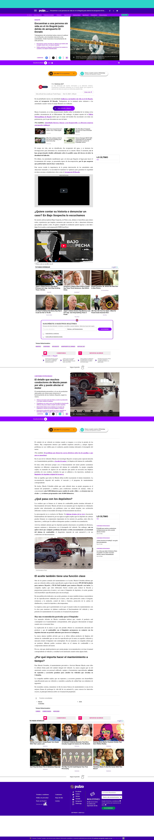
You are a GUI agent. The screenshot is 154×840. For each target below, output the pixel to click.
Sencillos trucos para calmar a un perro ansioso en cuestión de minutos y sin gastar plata (104, 360)
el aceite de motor (60, 461)
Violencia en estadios (49, 15)
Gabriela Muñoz (76, 15)
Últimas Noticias (103, 15)
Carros (38, 711)
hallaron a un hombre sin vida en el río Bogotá (77, 99)
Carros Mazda (47, 711)
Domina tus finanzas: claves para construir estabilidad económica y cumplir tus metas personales (51, 360)
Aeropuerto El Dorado (72, 172)
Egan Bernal (85, 15)
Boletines (124, 15)
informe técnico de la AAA (75, 514)
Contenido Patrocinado (43, 376)
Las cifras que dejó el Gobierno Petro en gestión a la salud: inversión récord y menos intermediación (107, 552)
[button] (35, 11)
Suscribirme (108, 808)
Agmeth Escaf (67, 15)
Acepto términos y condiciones (52, 333)
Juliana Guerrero (37, 15)
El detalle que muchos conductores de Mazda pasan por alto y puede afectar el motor (106, 530)
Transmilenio (94, 15)
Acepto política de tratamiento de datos (54, 336)
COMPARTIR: (40, 57)
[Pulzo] (43, 11)
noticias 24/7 (81, 346)
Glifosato (59, 15)
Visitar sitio (87, 92)
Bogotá (37, 20)
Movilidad (56, 711)
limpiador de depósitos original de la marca (49, 474)
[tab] (59, 353)
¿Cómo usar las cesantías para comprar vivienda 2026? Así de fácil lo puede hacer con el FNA (69, 360)
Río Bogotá (55, 346)
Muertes (38, 346)
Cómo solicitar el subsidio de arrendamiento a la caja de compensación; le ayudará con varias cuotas (86, 360)
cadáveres (46, 346)
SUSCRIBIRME (105, 329)
